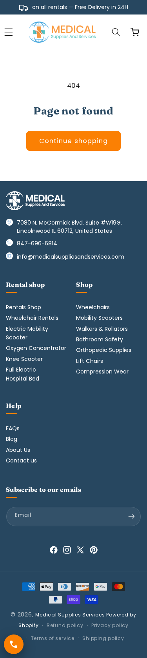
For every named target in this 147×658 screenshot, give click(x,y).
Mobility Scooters (99, 318)
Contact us (21, 460)
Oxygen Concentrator (36, 348)
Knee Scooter (24, 359)
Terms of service (52, 638)
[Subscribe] (131, 516)
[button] (116, 32)
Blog (11, 439)
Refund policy (65, 625)
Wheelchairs (93, 307)
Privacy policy (110, 625)
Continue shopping (73, 140)
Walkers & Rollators (102, 329)
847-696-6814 (37, 243)
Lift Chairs (89, 361)
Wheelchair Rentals (32, 318)
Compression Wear (102, 371)
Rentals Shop (23, 307)
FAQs (13, 428)
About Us (18, 450)
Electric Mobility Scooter (27, 333)
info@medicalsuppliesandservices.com (70, 257)
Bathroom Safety (99, 339)
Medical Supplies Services (70, 614)
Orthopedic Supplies (103, 350)
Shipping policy (103, 638)
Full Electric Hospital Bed (22, 374)
